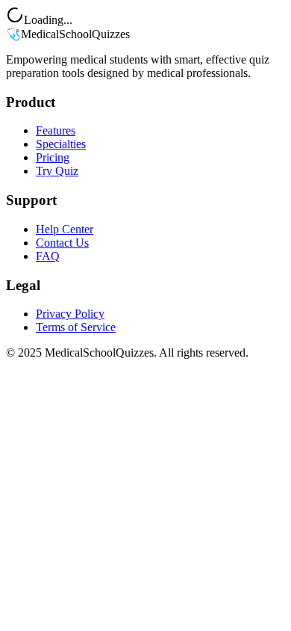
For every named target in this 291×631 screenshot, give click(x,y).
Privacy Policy (70, 313)
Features (55, 130)
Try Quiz (57, 170)
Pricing (52, 157)
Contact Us (62, 242)
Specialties (61, 144)
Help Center (64, 229)
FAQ (48, 256)
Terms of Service (76, 327)
